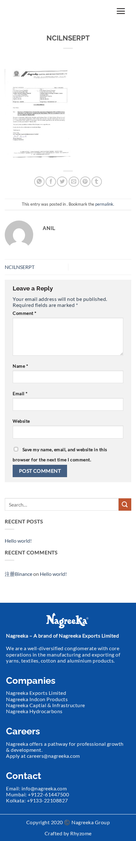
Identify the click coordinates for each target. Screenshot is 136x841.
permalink (104, 204)
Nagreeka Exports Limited (36, 693)
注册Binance (18, 574)
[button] (121, 11)
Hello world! (18, 541)
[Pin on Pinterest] (85, 182)
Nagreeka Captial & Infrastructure (45, 705)
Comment (25, 313)
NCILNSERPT (19, 267)
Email (20, 393)
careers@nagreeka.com (53, 756)
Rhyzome (81, 833)
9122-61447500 (50, 794)
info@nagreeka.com (44, 788)
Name (20, 366)
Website (21, 421)
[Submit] (125, 504)
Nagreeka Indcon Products (37, 699)
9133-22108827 (49, 800)
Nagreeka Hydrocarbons (34, 711)
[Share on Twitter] (62, 182)
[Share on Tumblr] (96, 182)
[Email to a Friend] (74, 182)
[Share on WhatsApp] (39, 182)
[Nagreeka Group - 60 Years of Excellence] (37, 11)
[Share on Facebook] (51, 182)
